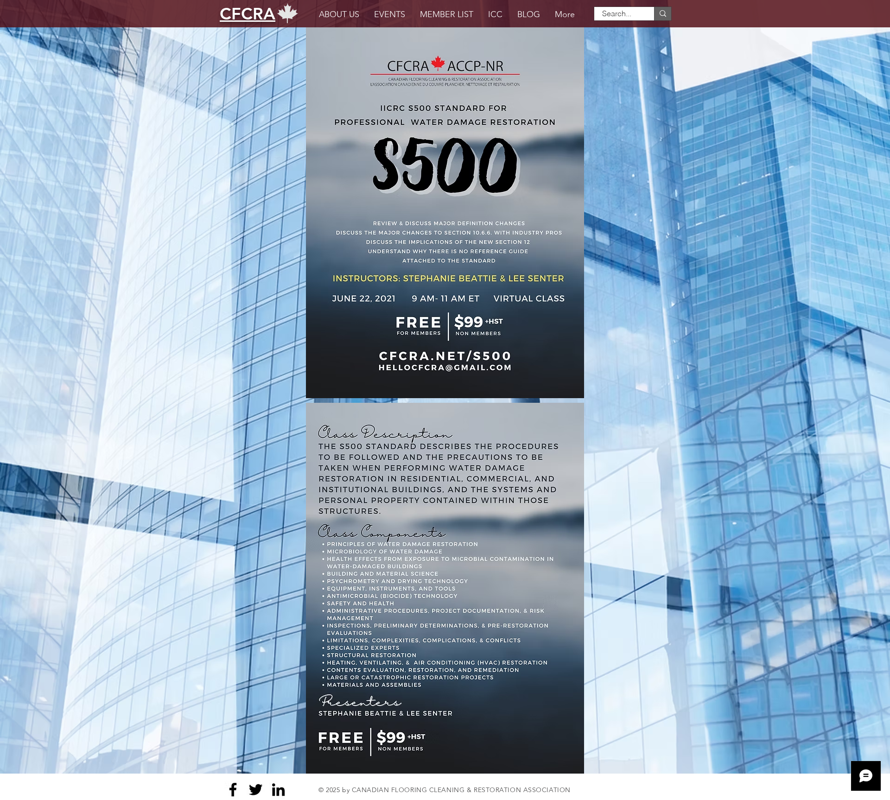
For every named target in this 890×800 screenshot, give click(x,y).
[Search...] (662, 13)
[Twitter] (256, 790)
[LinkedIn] (278, 790)
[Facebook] (233, 790)
